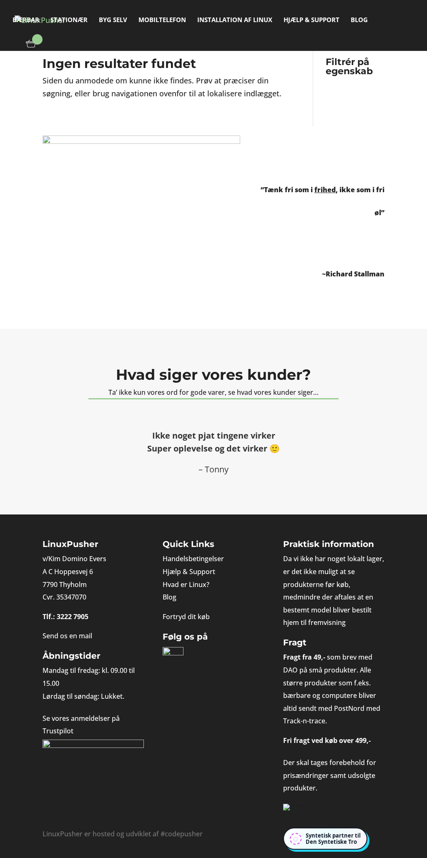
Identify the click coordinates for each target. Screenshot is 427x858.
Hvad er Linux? (186, 584)
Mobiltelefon (162, 20)
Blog (359, 20)
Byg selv (113, 20)
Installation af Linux (234, 20)
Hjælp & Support (311, 20)
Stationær (69, 20)
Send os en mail (67, 635)
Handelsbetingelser (193, 558)
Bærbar (26, 20)
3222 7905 (72, 616)
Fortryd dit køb (186, 616)
